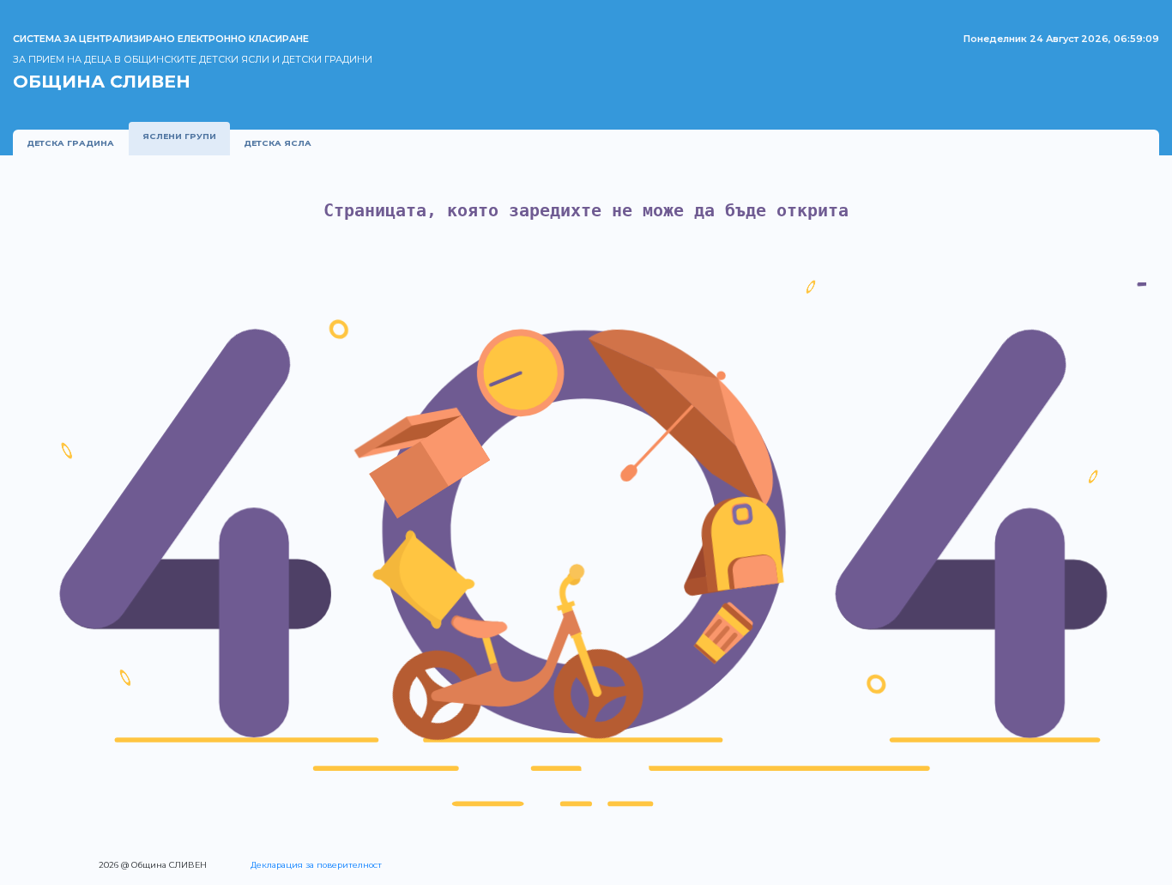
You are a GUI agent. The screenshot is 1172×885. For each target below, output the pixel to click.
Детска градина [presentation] (70, 143)
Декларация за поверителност (316, 865)
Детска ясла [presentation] (277, 143)
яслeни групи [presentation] (179, 136)
